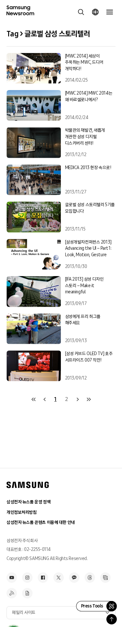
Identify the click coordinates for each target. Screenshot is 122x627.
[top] (111, 619)
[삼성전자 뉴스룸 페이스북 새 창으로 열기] (43, 577)
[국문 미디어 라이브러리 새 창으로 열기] (105, 577)
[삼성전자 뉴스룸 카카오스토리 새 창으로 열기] (74, 577)
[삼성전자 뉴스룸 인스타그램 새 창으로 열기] (27, 577)
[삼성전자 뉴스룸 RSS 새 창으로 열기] (12, 593)
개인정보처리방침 (22, 512)
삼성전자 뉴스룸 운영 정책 (28, 502)
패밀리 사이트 (23, 612)
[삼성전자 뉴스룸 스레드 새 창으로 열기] (90, 577)
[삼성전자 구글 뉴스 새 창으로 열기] (27, 593)
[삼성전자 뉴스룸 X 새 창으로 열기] (58, 577)
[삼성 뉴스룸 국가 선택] (95, 12)
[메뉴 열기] (109, 12)
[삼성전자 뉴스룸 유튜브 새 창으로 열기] (12, 577)
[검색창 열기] (81, 12)
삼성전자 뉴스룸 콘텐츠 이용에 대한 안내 (41, 522)
